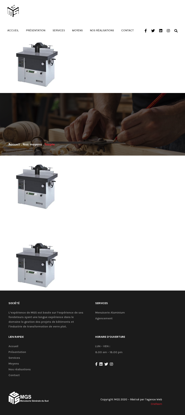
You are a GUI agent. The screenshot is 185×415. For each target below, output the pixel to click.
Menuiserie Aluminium (110, 312)
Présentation (17, 352)
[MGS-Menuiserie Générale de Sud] (27, 11)
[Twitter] (106, 364)
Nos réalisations (19, 369)
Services (14, 357)
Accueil (13, 346)
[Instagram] (111, 364)
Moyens (13, 363)
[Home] (14, 144)
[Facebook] (96, 364)
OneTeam (156, 404)
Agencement (104, 318)
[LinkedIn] (101, 364)
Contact (14, 375)
